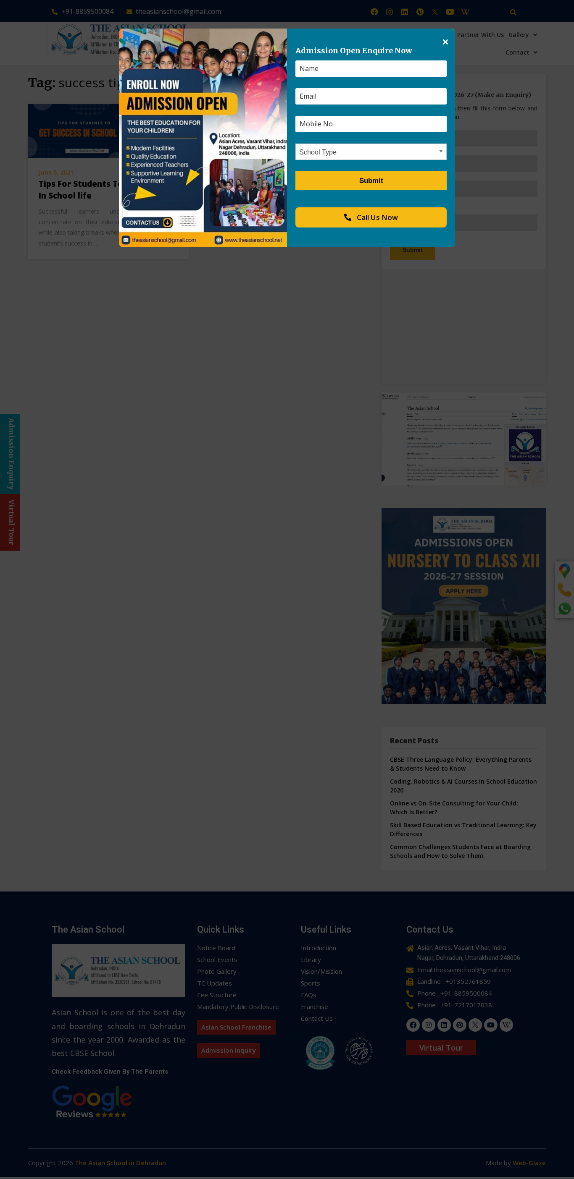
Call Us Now (376, 217)
